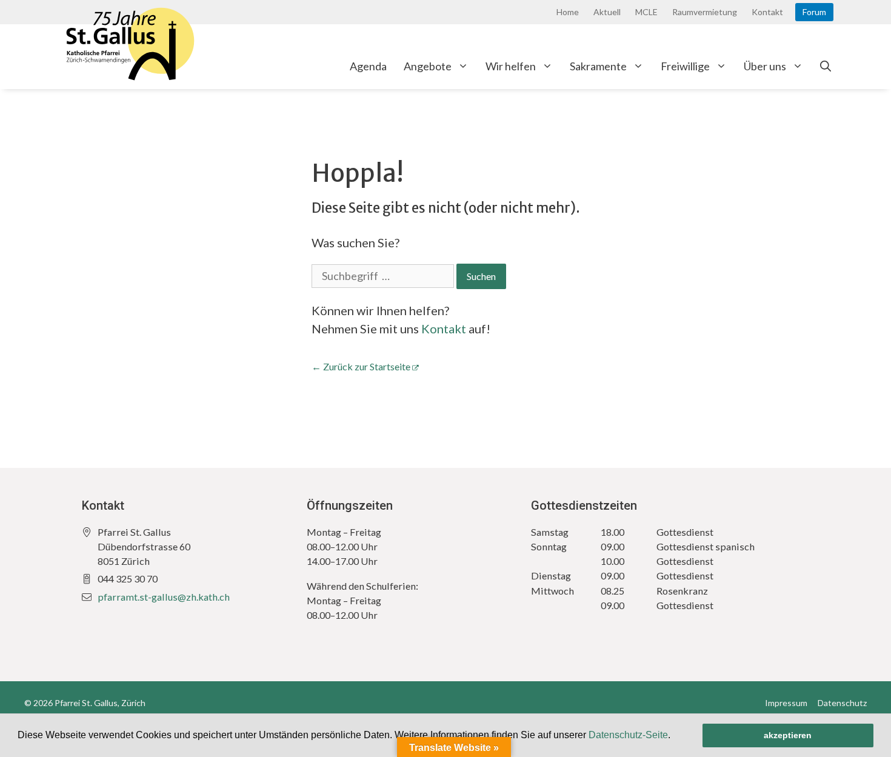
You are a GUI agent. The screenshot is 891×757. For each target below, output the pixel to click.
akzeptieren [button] (788, 735)
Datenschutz (842, 703)
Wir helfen (511, 66)
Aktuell (607, 12)
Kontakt (767, 12)
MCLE (646, 12)
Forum (814, 12)
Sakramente (598, 66)
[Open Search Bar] (825, 66)
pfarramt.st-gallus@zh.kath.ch (164, 596)
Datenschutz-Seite (628, 735)
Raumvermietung (704, 12)
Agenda (368, 66)
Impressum (786, 703)
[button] (674, 736)
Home (567, 12)
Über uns (765, 66)
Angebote (428, 66)
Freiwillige (685, 66)
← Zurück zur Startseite (361, 366)
